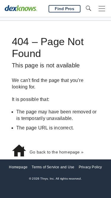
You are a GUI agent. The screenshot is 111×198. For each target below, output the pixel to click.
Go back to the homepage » (56, 152)
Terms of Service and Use (53, 167)
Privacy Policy (90, 167)
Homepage (18, 167)
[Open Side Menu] (102, 9)
